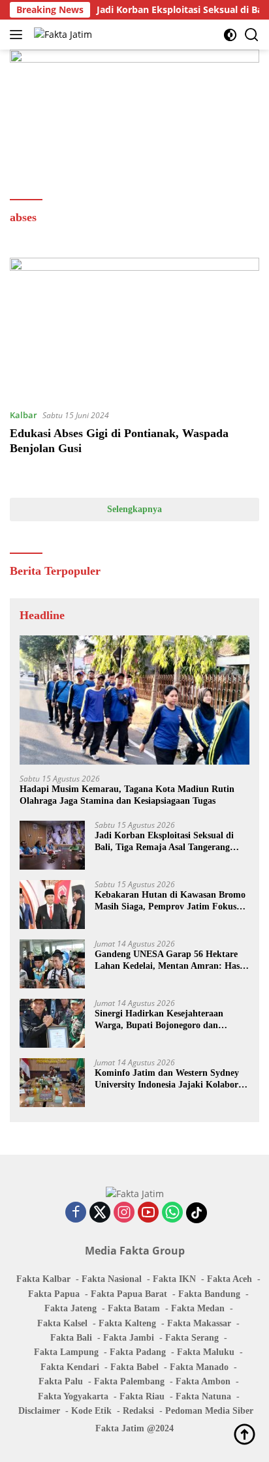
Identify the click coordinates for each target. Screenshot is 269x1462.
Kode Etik (91, 1411)
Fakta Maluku (205, 1352)
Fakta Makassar (199, 1323)
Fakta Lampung (66, 1352)
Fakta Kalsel (62, 1323)
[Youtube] (148, 1213)
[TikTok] (196, 1212)
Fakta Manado (199, 1367)
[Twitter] (99, 1213)
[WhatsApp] (172, 1213)
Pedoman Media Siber (209, 1411)
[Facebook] (75, 1213)
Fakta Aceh (229, 1279)
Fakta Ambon (203, 1381)
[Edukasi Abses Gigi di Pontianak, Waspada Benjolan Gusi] (134, 328)
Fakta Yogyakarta (73, 1396)
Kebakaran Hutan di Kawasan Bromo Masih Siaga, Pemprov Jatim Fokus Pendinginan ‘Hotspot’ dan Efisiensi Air (170, 901)
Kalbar (23, 415)
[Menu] (18, 34)
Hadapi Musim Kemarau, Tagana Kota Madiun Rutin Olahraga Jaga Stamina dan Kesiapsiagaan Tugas (127, 795)
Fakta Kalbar (43, 1279)
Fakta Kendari (69, 1367)
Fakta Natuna (203, 1396)
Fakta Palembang (129, 1381)
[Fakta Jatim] (61, 34)
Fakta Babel (134, 1367)
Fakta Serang (192, 1338)
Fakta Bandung (209, 1294)
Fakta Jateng (70, 1308)
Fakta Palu (61, 1381)
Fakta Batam (134, 1308)
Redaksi (138, 1411)
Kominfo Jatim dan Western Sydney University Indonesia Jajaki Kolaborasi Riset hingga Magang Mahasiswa (172, 1079)
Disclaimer (39, 1411)
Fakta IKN (174, 1279)
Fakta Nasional (112, 1279)
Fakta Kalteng (127, 1323)
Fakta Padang (138, 1352)
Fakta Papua (54, 1294)
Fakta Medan (198, 1308)
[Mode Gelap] (230, 35)
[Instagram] (124, 1213)
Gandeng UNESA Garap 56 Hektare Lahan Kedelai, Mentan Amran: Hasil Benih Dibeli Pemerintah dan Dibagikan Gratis (170, 960)
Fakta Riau (142, 1396)
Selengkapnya (134, 509)
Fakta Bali (71, 1338)
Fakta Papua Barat (129, 1294)
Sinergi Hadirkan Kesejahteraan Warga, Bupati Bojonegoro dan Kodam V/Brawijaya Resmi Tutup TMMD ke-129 (162, 1020)
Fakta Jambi (128, 1338)
